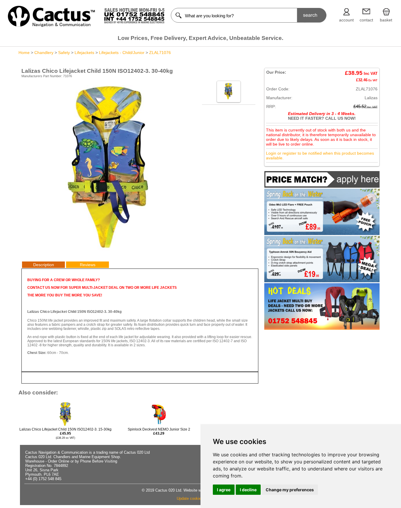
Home (24, 52)
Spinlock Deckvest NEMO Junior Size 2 (159, 431)
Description (43, 264)
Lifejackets (84, 52)
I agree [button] (223, 489)
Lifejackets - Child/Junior (121, 52)
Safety (64, 52)
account (346, 20)
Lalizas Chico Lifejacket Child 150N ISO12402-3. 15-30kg (65, 433)
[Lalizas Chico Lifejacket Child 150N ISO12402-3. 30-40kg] (110, 251)
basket (386, 20)
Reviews (87, 264)
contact (366, 20)
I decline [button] (248, 489)
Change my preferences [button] (290, 489)
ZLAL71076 (160, 52)
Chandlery (43, 52)
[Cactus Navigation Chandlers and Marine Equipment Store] (51, 25)
